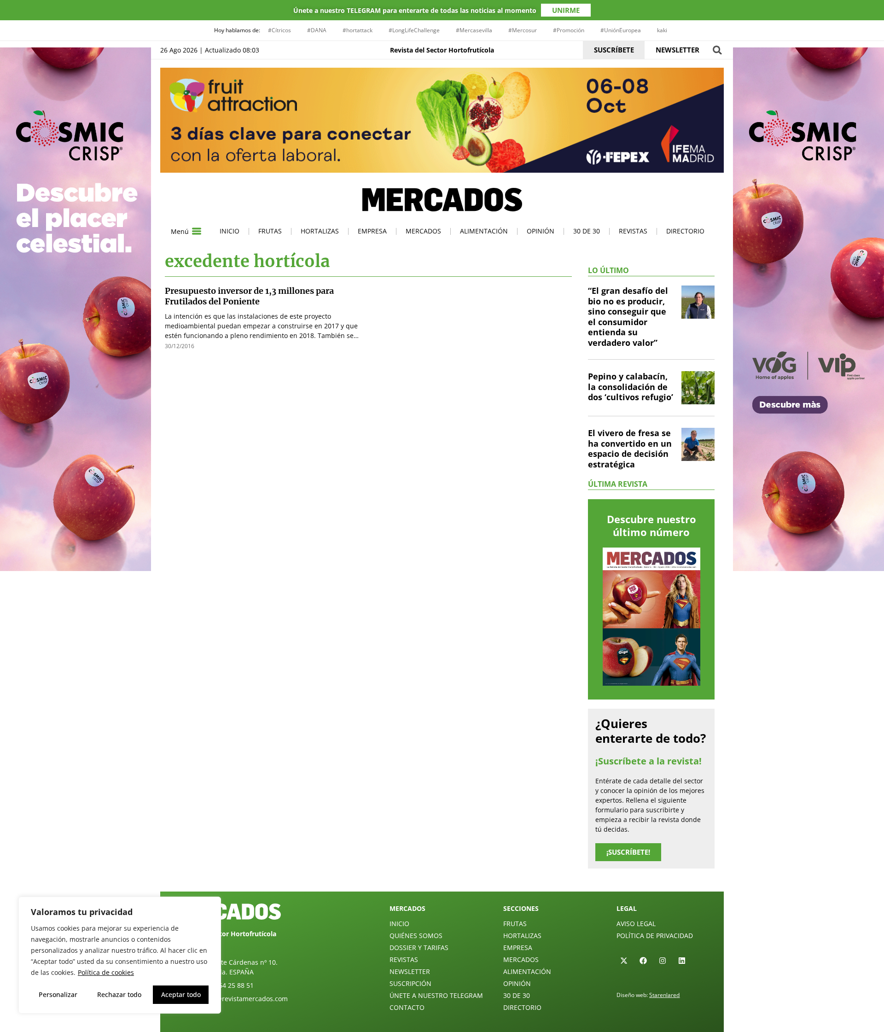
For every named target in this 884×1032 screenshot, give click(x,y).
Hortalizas (320, 231)
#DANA (316, 30)
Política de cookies (106, 972)
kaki (662, 30)
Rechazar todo (119, 994)
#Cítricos (279, 30)
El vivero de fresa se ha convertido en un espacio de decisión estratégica (630, 448)
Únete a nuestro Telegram (436, 995)
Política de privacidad (654, 935)
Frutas (270, 231)
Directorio (685, 231)
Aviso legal (636, 923)
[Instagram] (662, 960)
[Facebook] (643, 960)
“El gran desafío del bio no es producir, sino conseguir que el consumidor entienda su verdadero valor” (628, 316)
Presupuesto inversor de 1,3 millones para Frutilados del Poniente (249, 296)
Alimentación (484, 231)
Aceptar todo (181, 994)
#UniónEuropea (620, 30)
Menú (180, 231)
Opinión (540, 231)
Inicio (229, 231)
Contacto (407, 1007)
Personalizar (58, 994)
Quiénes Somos (416, 935)
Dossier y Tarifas (419, 947)
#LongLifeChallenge (414, 30)
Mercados (423, 231)
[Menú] (196, 231)
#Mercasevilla (474, 30)
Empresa (372, 231)
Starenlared (664, 995)
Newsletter (410, 971)
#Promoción (568, 30)
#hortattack (357, 30)
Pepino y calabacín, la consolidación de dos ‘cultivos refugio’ (630, 386)
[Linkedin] (682, 960)
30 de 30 (586, 231)
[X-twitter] (623, 960)
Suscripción (410, 983)
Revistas (633, 231)
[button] (717, 50)
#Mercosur (522, 30)
